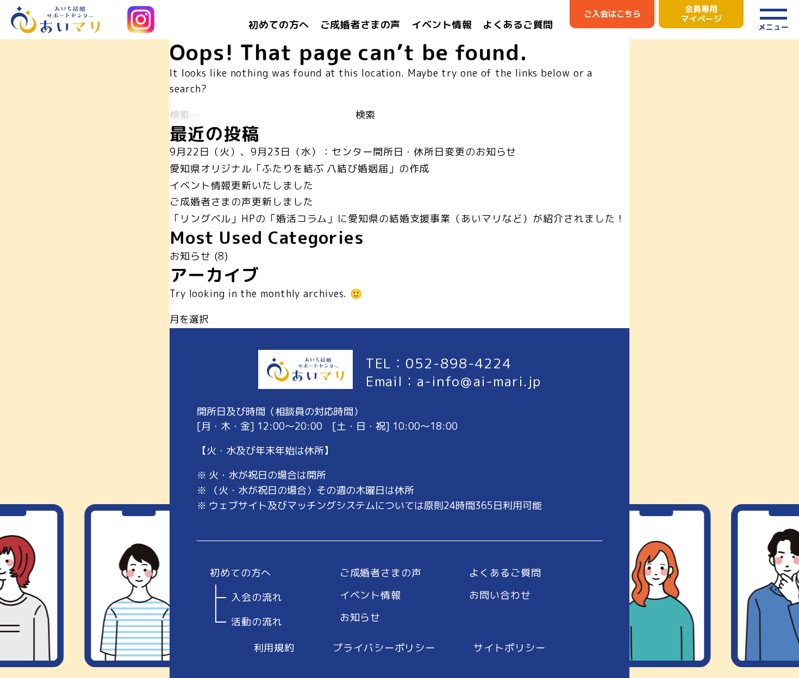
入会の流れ (257, 597)
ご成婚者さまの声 (360, 25)
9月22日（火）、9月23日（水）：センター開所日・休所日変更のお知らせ (343, 152)
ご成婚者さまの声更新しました (242, 202)
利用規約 (274, 648)
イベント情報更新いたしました (242, 185)
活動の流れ (257, 622)
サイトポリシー (509, 648)
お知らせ (190, 256)
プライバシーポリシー (384, 648)
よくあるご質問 (518, 25)
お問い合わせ (499, 595)
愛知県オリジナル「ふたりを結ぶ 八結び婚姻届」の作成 (299, 168)
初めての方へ (278, 25)
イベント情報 (441, 25)
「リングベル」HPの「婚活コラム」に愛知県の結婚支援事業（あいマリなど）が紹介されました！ (398, 218)
